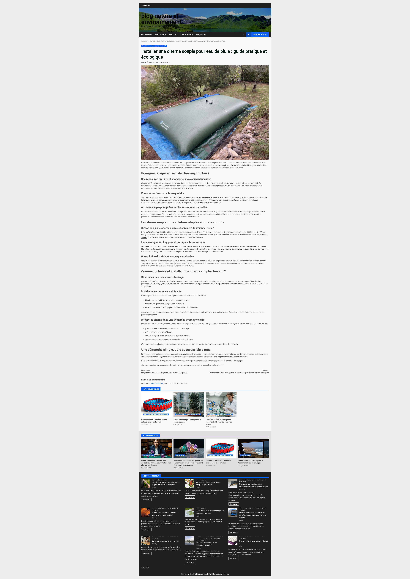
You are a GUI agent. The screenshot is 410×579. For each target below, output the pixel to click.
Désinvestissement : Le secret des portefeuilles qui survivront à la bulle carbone (252, 515)
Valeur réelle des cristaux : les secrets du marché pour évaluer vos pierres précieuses (156, 448)
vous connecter (157, 383)
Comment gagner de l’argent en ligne (165, 541)
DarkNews (212, 574)
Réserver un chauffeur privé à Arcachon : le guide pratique (253, 448)
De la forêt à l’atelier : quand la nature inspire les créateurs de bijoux (239, 371)
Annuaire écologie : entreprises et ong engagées (189, 404)
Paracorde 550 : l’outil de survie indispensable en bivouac (156, 404)
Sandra (143, 62)
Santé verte (173, 35)
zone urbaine (193, 260)
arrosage (145, 284)
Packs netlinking (260, 35)
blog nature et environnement (161, 18)
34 (147, 567)
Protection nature (186, 35)
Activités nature (160, 35)
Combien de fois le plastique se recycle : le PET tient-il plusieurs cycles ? (221, 404)
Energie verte (201, 35)
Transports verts (245, 455)
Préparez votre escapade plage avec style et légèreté (164, 371)
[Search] (243, 35)
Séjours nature (146, 35)
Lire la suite (146, 500)
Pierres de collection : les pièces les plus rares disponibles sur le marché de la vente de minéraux (189, 448)
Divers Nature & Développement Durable (154, 46)
